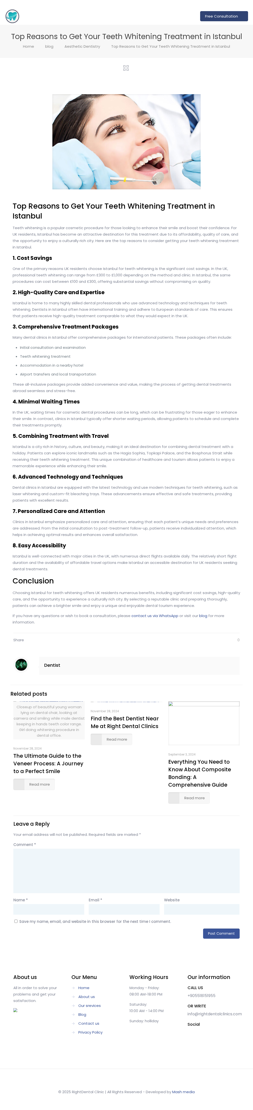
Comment (24, 844)
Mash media (183, 1091)
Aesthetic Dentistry (82, 46)
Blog (82, 1014)
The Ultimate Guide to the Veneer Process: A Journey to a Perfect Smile (48, 763)
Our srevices (89, 1005)
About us (86, 996)
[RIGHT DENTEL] (12, 16)
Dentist (52, 665)
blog (49, 46)
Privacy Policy (90, 1032)
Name (20, 900)
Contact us (88, 1023)
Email (95, 900)
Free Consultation (221, 16)
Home (28, 46)
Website (172, 900)
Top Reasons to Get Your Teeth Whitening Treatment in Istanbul (170, 46)
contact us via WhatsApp (154, 615)
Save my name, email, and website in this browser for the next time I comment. (95, 921)
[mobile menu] (186, 16)
